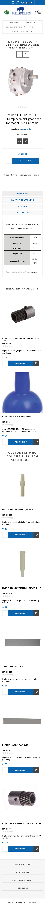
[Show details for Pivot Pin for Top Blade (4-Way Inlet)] (22, 485)
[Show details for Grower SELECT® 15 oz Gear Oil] (22, 392)
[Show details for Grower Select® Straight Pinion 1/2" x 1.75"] (22, 314)
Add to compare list (25, 141)
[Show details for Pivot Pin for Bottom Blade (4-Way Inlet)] (22, 564)
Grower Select (28, 129)
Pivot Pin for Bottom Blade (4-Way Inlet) (21, 588)
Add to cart (25, 161)
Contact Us (22, 213)
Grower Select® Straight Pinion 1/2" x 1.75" (20, 339)
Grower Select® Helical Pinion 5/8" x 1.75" (22, 823)
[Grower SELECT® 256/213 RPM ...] (26, 54)
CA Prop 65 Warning (22, 200)
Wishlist (22, 2)
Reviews (22, 206)
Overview (22, 193)
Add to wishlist (19, 141)
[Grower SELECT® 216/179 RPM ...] (19, 54)
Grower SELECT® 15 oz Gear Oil (16, 416)
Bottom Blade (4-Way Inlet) (15, 745)
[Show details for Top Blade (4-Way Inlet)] (22, 642)
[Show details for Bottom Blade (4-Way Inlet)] (22, 721)
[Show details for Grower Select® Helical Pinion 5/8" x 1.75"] (22, 799)
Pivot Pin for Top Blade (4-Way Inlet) (19, 509)
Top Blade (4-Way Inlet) (13, 666)
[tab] (22, 193)
